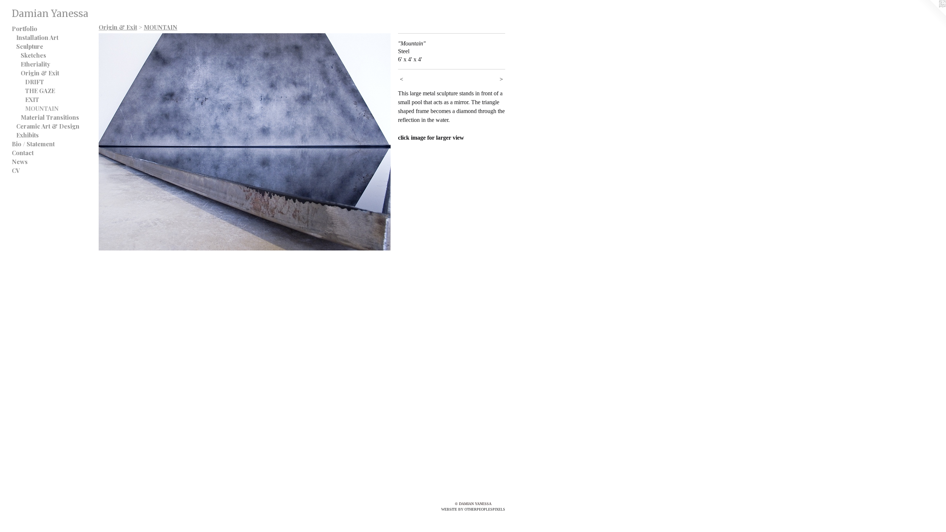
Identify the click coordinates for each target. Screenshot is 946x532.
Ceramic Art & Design (47, 126)
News (20, 162)
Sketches (33, 55)
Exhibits (27, 135)
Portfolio (24, 29)
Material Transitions (50, 117)
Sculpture (29, 46)
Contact (23, 153)
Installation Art (37, 37)
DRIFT (34, 82)
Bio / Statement (33, 144)
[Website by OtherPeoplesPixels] (931, 15)
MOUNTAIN (42, 108)
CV (16, 170)
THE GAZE (40, 91)
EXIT (32, 99)
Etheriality (35, 64)
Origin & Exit (40, 73)
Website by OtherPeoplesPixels (473, 509)
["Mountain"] (245, 141)
